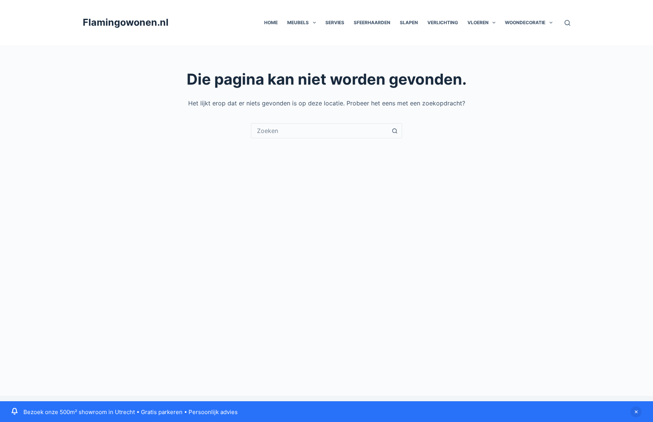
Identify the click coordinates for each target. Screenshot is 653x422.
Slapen (409, 22)
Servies (334, 22)
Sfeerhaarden (372, 22)
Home (271, 22)
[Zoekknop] (394, 131)
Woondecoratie (525, 22)
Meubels (298, 22)
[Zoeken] (567, 23)
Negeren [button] (636, 411)
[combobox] (319, 130)
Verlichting (442, 22)
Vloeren (478, 22)
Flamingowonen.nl (126, 22)
